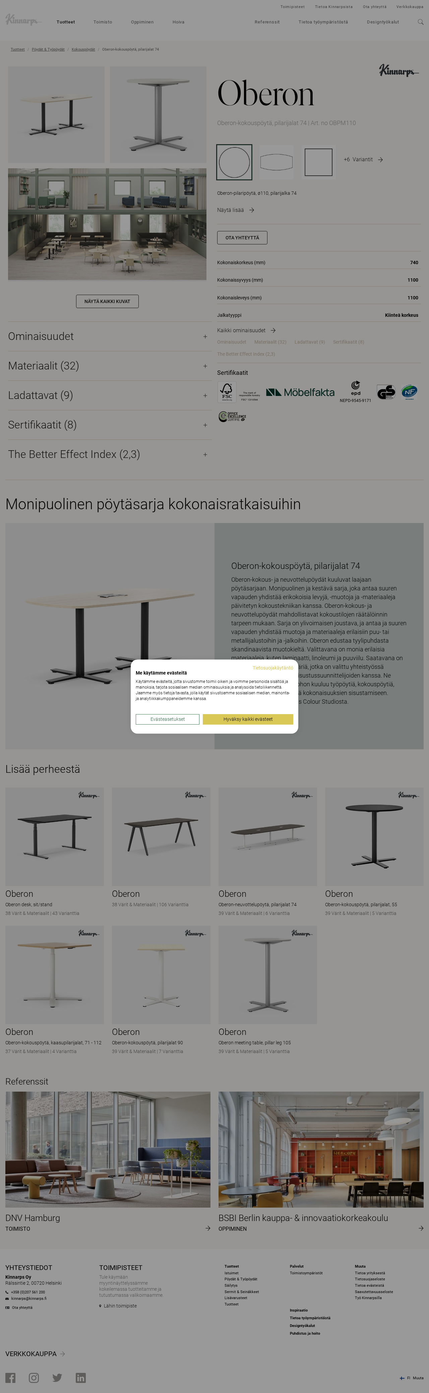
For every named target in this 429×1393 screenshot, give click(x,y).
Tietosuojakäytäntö (273, 668)
